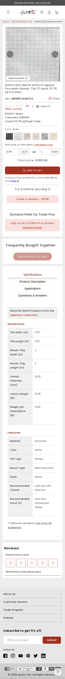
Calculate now (43, 144)
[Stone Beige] (36, 136)
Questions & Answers (32, 295)
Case (55, 151)
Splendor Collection (24, 315)
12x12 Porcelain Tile (22, 21)
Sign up (52, 640)
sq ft (25, 151)
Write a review (13, 109)
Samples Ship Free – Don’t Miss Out (32, 3)
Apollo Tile (24, 674)
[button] (42, 12)
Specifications (32, 274)
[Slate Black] (9, 136)
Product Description (33, 281)
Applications (32, 288)
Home (5, 21)
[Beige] (27, 136)
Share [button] (56, 98)
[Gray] (45, 136)
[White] (18, 136)
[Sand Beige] (54, 136)
